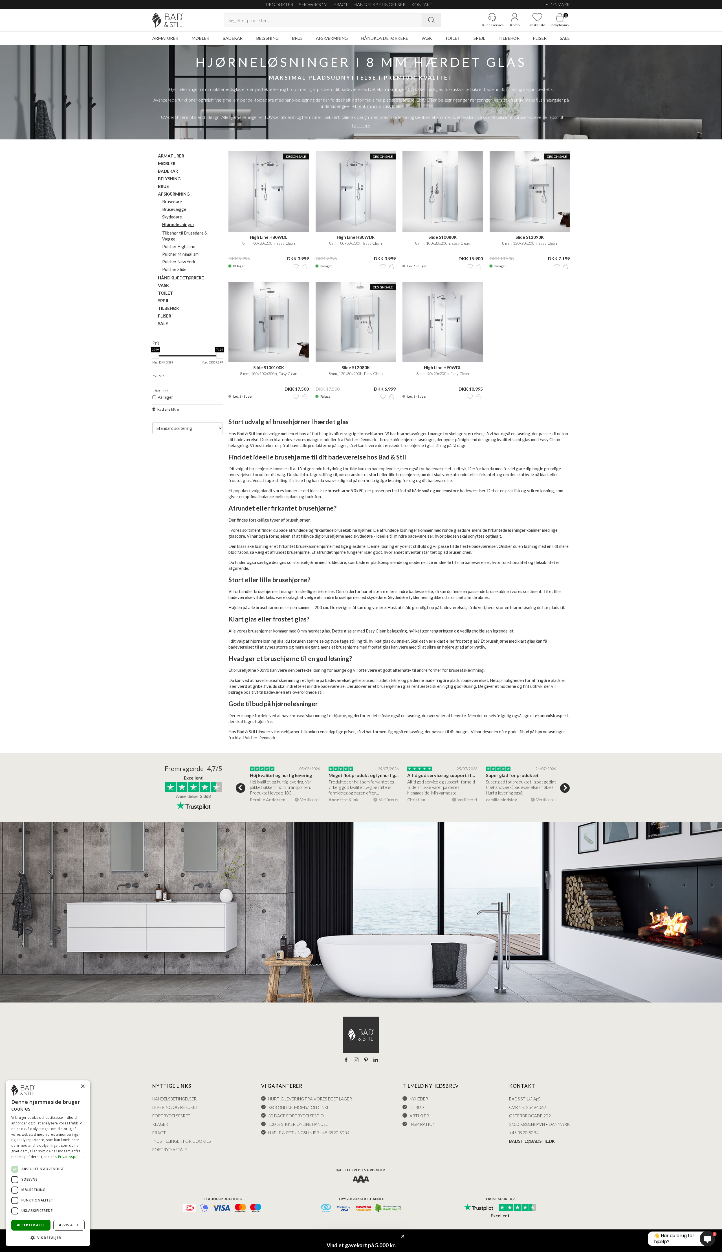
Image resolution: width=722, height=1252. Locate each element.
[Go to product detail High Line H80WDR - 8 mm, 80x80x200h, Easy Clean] (356, 191)
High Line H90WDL (442, 367)
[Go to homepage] (167, 20)
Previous (240, 788)
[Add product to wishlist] (296, 266)
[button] (48, 1237)
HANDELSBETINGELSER (379, 4)
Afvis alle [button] (69, 1225)
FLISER (540, 38)
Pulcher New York (178, 261)
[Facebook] (346, 1060)
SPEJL (479, 38)
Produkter (279, 4)
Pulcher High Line (178, 246)
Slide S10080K (442, 237)
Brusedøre (172, 201)
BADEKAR (233, 38)
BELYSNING (267, 38)
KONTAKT (421, 4)
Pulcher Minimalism (180, 254)
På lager (165, 397)
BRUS (297, 38)
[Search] (431, 20)
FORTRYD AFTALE (169, 1149)
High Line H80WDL (268, 237)
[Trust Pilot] (478, 1208)
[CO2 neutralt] (388, 1208)
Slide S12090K (530, 237)
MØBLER (200, 38)
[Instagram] (356, 1060)
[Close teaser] (403, 1236)
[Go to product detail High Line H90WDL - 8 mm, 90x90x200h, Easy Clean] (442, 322)
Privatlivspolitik (70, 1156)
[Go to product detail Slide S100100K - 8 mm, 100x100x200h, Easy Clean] (268, 322)
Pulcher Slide (174, 269)
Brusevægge (174, 209)
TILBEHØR (509, 38)
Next (565, 788)
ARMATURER (165, 38)
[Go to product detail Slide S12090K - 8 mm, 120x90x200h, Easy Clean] (530, 191)
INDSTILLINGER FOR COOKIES (181, 1141)
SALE (565, 38)
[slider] (155, 356)
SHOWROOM (313, 4)
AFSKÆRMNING (332, 38)
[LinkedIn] (375, 1060)
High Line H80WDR (356, 237)
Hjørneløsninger (178, 224)
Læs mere (361, 125)
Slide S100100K (268, 367)
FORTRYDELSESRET (171, 1115)
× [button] (82, 1086)
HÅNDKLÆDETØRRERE (384, 38)
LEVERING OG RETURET (175, 1107)
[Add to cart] (305, 266)
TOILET (452, 38)
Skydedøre (172, 216)
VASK (426, 38)
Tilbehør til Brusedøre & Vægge (184, 235)
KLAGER (160, 1124)
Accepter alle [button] (31, 1225)
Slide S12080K (356, 367)
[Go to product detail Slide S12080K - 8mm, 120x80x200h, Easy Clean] (356, 322)
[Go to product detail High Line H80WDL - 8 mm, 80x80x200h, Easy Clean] (268, 191)
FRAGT (340, 4)
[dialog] (48, 1163)
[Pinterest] (366, 1060)
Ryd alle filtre (168, 409)
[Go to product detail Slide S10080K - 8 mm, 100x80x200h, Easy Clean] (442, 191)
